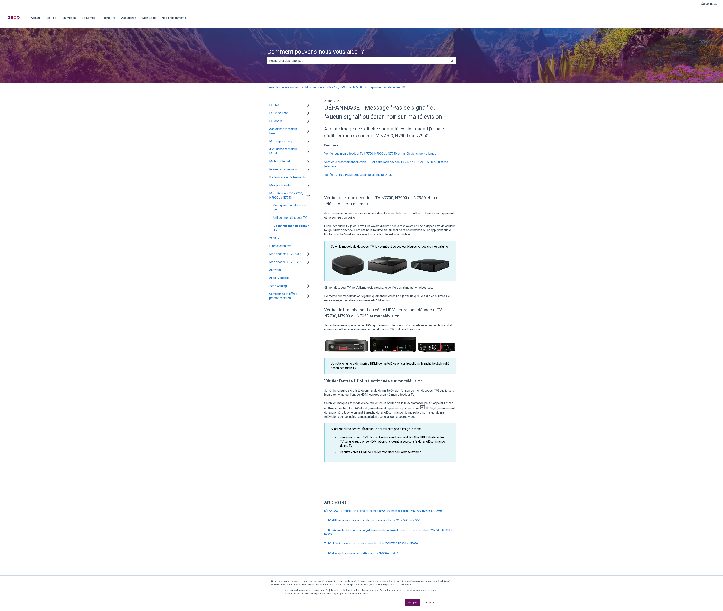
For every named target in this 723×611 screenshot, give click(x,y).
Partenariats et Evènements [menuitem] (287, 177)
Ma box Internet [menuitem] (279, 161)
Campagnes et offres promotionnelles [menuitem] (283, 296)
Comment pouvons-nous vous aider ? (315, 51)
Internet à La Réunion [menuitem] (283, 169)
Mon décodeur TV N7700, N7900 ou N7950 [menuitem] (286, 195)
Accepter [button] (412, 602)
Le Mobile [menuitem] (276, 121)
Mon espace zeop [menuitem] (281, 141)
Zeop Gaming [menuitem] (278, 286)
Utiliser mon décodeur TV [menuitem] (290, 217)
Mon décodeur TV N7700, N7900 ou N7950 (333, 87)
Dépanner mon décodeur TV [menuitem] (291, 228)
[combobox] (357, 60)
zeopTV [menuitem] (274, 238)
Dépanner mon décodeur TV (386, 87)
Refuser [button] (430, 602)
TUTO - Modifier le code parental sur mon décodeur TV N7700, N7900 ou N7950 (371, 543)
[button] (308, 105)
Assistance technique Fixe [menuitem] (283, 131)
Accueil (35, 18)
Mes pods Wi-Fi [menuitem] (280, 185)
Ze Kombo (88, 18)
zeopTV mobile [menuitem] (279, 278)
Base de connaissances (283, 87)
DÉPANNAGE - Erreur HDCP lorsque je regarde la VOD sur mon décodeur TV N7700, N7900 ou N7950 (383, 510)
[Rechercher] (452, 60)
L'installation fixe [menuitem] (280, 246)
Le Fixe (51, 18)
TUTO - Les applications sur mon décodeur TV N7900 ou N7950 (361, 553)
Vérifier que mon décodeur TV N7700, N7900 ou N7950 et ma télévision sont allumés (380, 153)
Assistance (128, 18)
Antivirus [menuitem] (275, 270)
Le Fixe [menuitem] (274, 105)
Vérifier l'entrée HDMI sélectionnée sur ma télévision (359, 175)
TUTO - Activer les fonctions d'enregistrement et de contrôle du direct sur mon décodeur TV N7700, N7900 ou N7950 (389, 532)
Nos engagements (174, 18)
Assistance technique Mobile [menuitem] (283, 151)
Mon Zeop (149, 18)
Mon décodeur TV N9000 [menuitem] (285, 254)
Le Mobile (69, 18)
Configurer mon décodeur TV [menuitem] (290, 207)
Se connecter (709, 3)
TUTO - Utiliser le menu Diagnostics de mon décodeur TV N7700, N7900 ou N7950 (372, 520)
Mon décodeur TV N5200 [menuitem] (285, 262)
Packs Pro (108, 18)
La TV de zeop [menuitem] (278, 113)
